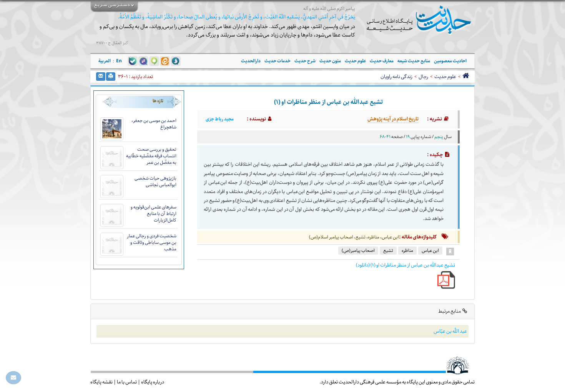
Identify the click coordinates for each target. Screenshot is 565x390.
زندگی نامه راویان (396, 76)
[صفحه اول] (465, 76)
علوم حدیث (445, 76)
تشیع (388, 250)
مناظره (407, 250)
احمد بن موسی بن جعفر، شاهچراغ (153, 124)
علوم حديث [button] (355, 61)
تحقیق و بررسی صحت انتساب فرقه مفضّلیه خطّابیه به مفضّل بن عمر (151, 156)
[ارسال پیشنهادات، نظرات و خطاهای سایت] (13, 377)
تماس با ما (127, 382)
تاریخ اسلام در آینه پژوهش (393, 119)
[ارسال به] (100, 76)
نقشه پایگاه (101, 382)
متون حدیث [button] (330, 61)
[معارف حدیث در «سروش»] (175, 61)
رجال (423, 76)
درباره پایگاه (152, 382)
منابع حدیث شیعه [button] (413, 61)
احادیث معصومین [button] (450, 61)
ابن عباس (430, 250)
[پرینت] (110, 76)
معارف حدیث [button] (382, 61)
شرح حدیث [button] (305, 61)
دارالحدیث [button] (251, 61)
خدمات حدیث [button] (277, 61)
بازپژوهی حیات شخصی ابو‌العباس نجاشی (155, 181)
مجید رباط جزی (220, 119)
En (119, 61)
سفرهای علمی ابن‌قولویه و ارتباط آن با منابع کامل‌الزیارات (153, 213)
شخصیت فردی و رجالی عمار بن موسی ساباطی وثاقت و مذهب (151, 242)
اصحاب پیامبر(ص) (358, 250)
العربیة (104, 61)
